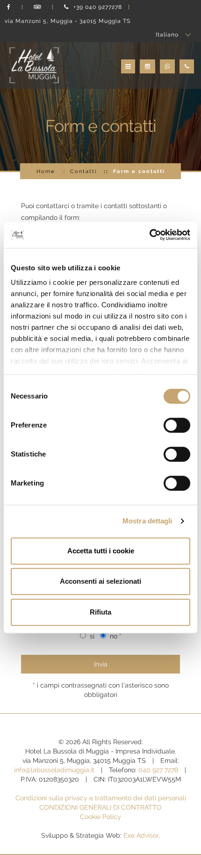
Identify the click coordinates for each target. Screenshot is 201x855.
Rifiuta (100, 612)
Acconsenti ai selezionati (100, 581)
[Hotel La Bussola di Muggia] (34, 64)
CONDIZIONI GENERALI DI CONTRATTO (100, 807)
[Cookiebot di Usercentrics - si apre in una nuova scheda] (149, 235)
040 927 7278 (158, 770)
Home (45, 171)
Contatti (83, 171)
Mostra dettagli (147, 521)
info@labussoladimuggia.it (54, 770)
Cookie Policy (100, 816)
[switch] (177, 425)
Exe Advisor (140, 835)
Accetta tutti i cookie (100, 551)
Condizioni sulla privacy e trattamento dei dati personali (100, 798)
